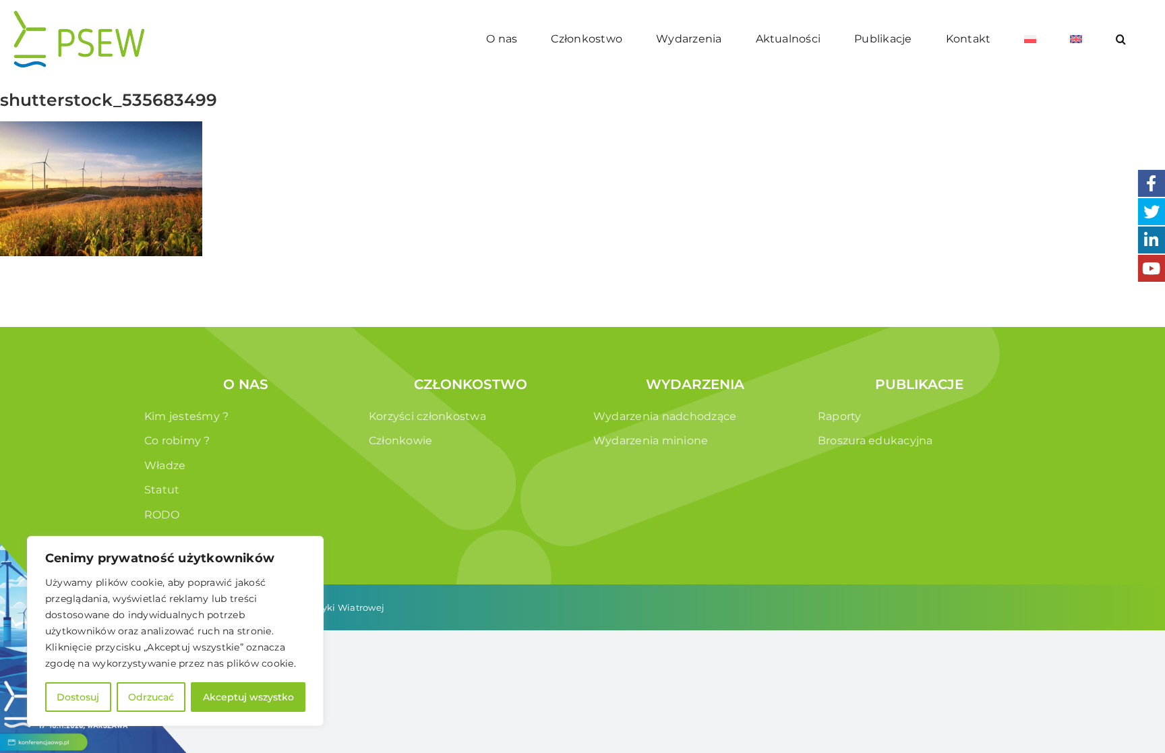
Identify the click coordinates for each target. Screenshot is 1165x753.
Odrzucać (151, 697)
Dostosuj (78, 697)
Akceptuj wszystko (248, 697)
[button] (1121, 39)
